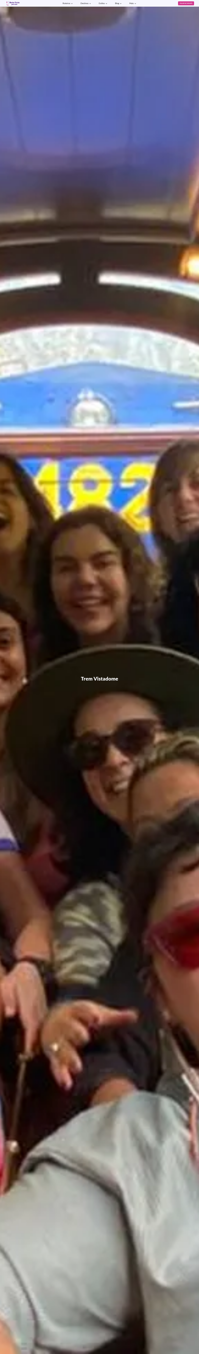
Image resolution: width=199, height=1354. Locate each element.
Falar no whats (186, 3)
